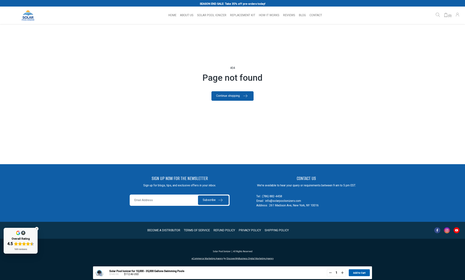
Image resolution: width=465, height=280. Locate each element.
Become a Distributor (163, 230)
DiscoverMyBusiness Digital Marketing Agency (250, 258)
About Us (186, 15)
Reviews (289, 15)
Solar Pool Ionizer (211, 15)
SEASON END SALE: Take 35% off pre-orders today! (232, 3)
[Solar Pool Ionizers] (28, 15)
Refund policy (224, 230)
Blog (302, 15)
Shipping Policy (277, 230)
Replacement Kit (242, 15)
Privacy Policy (250, 230)
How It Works (269, 15)
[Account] (457, 15)
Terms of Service (197, 230)
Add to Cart (359, 272)
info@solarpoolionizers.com (283, 201)
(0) (450, 15)
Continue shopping (228, 95)
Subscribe (209, 200)
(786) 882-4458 (272, 196)
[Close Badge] (37, 229)
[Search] (438, 15)
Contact (316, 15)
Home (172, 15)
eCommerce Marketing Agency (207, 258)
